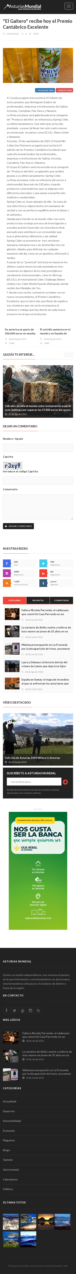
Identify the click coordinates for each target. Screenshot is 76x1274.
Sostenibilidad (12, 1120)
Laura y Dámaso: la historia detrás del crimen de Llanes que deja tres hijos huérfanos (44, 666)
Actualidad (9, 1101)
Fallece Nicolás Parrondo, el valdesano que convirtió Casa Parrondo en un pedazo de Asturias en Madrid (45, 614)
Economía (9, 1130)
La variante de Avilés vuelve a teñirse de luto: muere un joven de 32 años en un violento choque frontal (46, 631)
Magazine (9, 1140)
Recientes (38, 600)
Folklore (8, 1189)
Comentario (10, 489)
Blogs (6, 1150)
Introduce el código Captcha (20, 471)
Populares (15, 600)
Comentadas (61, 600)
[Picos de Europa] (28, 1239)
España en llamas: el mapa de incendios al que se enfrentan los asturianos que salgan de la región (45, 683)
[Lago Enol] (46, 1222)
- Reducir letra (64, 90)
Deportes (9, 1111)
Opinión (8, 1159)
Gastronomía (11, 1169)
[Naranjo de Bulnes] (11, 1222)
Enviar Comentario (20, 526)
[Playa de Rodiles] (28, 1222)
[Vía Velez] (62, 1222)
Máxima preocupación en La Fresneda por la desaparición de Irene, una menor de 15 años (45, 648)
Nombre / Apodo (13, 438)
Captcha (8, 456)
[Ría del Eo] (11, 1239)
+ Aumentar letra (45, 90)
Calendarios (10, 1179)
